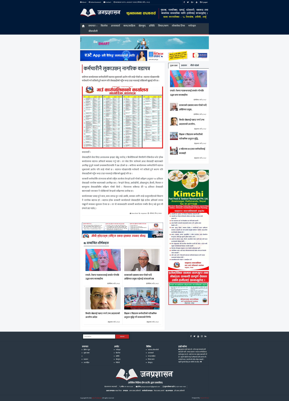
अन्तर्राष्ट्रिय (86, 362)
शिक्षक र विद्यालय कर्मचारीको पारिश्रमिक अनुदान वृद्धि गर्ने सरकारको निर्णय (140, 315)
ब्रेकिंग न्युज (87, 349)
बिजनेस (104, 26)
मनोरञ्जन (192, 26)
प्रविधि (152, 26)
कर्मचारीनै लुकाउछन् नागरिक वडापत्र (117, 68)
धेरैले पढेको (194, 65)
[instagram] (202, 336)
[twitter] (194, 336)
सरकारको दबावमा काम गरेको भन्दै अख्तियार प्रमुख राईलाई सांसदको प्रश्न (139, 277)
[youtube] (198, 336)
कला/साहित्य (129, 26)
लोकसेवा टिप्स (178, 26)
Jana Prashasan (97, 398)
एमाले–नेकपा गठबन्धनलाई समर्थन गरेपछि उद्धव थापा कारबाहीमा (102, 277)
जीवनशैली (93, 31)
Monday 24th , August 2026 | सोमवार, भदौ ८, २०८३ (132, 2)
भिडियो (118, 362)
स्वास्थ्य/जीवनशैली (153, 349)
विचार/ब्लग (163, 26)
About (84, 2)
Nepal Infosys (204, 398)
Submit (122, 336)
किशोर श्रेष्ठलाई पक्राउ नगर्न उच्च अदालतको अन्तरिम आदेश (102, 315)
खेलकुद (142, 26)
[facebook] (191, 336)
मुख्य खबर (174, 65)
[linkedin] (205, 336)
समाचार (92, 26)
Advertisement (95, 2)
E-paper (204, 2)
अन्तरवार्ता (115, 26)
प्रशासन (184, 65)
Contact (108, 2)
